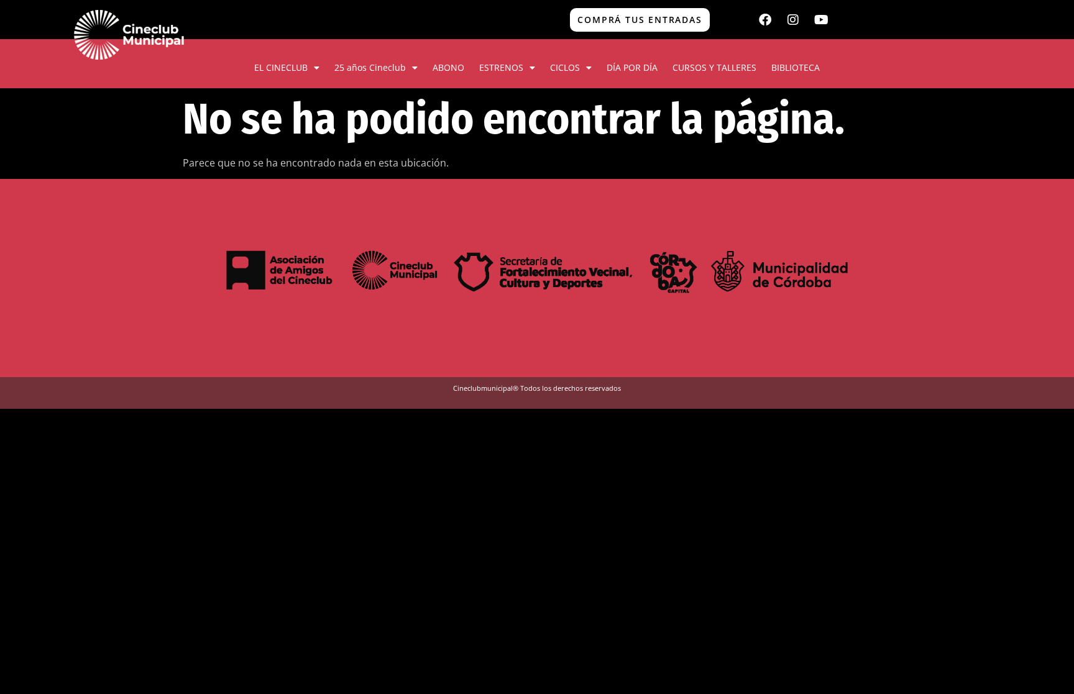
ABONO (448, 67)
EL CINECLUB (281, 67)
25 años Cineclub (370, 67)
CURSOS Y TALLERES (714, 67)
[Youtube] (821, 19)
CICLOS (565, 67)
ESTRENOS (501, 67)
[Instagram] (793, 19)
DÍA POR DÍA (632, 67)
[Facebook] (765, 19)
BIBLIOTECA (795, 67)
